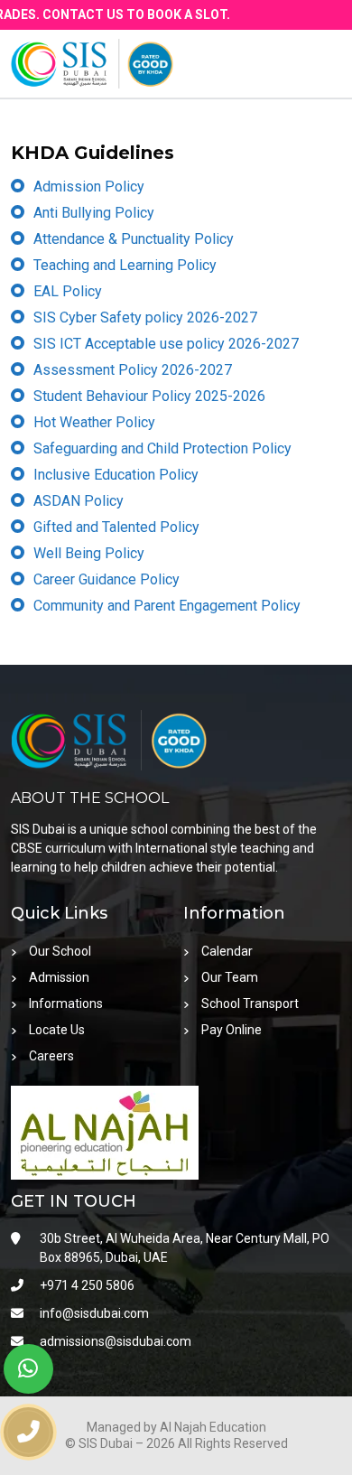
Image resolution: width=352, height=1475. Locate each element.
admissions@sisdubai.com (115, 1341)
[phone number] (28, 1432)
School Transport (250, 1003)
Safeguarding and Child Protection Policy (162, 448)
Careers (51, 1056)
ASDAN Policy (78, 500)
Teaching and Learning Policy (125, 265)
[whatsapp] (28, 1369)
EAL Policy (67, 291)
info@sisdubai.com (94, 1313)
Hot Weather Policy (94, 422)
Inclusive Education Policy (116, 474)
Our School (60, 951)
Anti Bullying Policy (93, 212)
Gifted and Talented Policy (116, 527)
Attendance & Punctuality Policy (133, 238)
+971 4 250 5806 (87, 1285)
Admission (59, 977)
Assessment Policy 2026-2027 (132, 369)
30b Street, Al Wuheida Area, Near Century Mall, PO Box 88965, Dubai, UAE (184, 1248)
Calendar (227, 951)
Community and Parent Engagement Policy (167, 605)
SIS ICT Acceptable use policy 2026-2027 (166, 343)
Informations (66, 1003)
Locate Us (57, 1029)
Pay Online (231, 1029)
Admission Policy (88, 186)
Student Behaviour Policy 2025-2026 (149, 396)
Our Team (229, 977)
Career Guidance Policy (106, 579)
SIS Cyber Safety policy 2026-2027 (145, 317)
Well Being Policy (88, 553)
